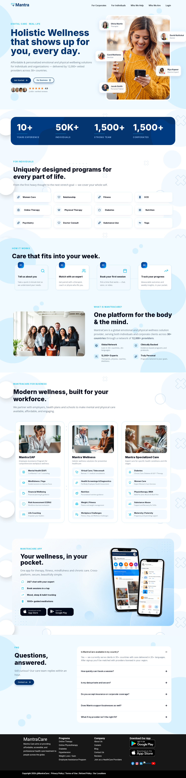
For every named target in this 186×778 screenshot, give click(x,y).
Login (168, 5)
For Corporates (99, 5)
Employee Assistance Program (72, 759)
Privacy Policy (57, 773)
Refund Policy (85, 773)
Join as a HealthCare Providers (108, 759)
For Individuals (118, 5)
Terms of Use (71, 773)
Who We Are (155, 5)
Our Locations (99, 773)
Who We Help (137, 5)
